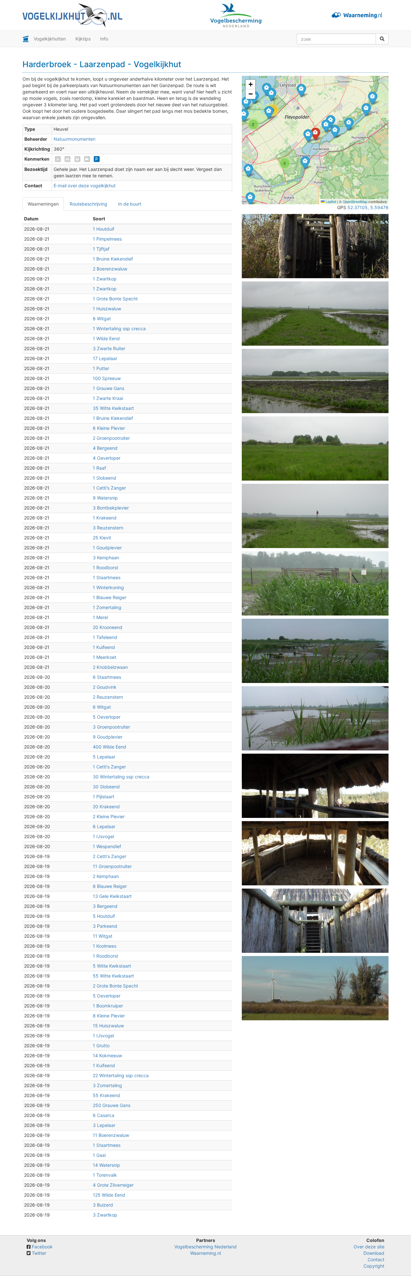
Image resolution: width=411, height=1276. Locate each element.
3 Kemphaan (106, 557)
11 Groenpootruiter (112, 866)
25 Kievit (102, 537)
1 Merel (100, 617)
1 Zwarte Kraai (108, 398)
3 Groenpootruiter (111, 727)
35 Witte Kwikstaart (113, 408)
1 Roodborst (105, 567)
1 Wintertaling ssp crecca (119, 328)
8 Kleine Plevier (109, 1015)
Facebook (42, 1246)
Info (104, 38)
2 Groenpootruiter (111, 438)
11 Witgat (102, 936)
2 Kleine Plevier (109, 816)
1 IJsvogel (103, 836)
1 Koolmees (104, 946)
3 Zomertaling (107, 1085)
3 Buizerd (103, 1205)
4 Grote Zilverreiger (113, 1185)
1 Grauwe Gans (108, 388)
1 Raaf (99, 468)
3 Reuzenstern (108, 527)
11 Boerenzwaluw (111, 1135)
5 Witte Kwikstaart (112, 966)
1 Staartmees (106, 577)
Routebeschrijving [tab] (88, 204)
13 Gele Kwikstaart (112, 896)
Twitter (39, 1253)
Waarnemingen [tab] (43, 204)
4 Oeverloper (106, 458)
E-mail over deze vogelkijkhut (85, 185)
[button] (248, 170)
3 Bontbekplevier (111, 507)
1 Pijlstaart (103, 796)
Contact (376, 1259)
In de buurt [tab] (129, 204)
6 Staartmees (107, 677)
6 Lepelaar (104, 826)
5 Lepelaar (104, 756)
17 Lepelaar (105, 358)
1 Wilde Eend (106, 338)
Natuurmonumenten (74, 139)
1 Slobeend (104, 478)
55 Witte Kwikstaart (113, 976)
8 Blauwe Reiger (110, 886)
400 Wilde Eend (109, 746)
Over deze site (369, 1246)
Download (373, 1253)
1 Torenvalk (105, 1175)
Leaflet (330, 201)
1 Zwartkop (105, 278)
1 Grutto (101, 1045)
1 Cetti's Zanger (109, 488)
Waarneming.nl (205, 1253)
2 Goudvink (105, 687)
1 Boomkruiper (108, 1005)
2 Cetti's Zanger (109, 856)
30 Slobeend (106, 786)
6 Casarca (103, 1115)
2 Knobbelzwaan (110, 667)
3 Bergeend (105, 906)
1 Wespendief (107, 846)
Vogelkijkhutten (50, 38)
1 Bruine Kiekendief (113, 258)
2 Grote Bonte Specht (115, 985)
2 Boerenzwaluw (110, 268)
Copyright (373, 1266)
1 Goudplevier (107, 547)
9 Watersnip (105, 498)
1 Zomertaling (107, 607)
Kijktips (83, 38)
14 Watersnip (106, 1165)
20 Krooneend (107, 627)
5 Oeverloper (106, 717)
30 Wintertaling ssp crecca (121, 776)
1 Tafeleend (105, 637)
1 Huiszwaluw (107, 308)
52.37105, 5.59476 (368, 207)
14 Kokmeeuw (107, 1055)
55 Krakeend (106, 1095)
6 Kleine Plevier (109, 428)
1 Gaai (99, 1155)
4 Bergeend (105, 448)
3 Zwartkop (105, 1215)
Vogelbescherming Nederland (205, 1246)
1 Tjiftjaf (101, 249)
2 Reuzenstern (108, 697)
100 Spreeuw (107, 378)
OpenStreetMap (355, 201)
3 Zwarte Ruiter (109, 348)
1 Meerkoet (104, 657)
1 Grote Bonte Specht (115, 298)
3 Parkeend (105, 926)
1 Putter (101, 368)
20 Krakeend (106, 806)
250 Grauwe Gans (111, 1105)
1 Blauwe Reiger (109, 597)
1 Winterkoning (108, 587)
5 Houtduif (104, 916)
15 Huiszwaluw (108, 1025)
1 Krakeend (105, 517)
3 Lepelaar (104, 1125)
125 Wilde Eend (109, 1195)
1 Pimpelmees (107, 239)
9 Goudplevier (107, 737)
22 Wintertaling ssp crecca (121, 1075)
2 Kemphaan (106, 876)
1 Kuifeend (104, 647)
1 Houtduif (103, 229)
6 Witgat (102, 318)
